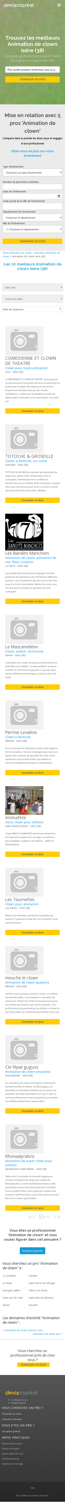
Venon (6, 1305)
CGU (32, 1487)
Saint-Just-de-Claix (13, 1297)
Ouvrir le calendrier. (59, 196)
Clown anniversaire (12, 1443)
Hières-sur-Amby (38, 1290)
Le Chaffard (9, 1275)
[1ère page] (30, 1216)
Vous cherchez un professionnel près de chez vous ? (32, 1357)
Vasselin (33, 1305)
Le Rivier (7, 1283)
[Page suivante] (55, 1216)
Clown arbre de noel (12, 1453)
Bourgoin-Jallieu (11, 1290)
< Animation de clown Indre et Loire (23, 1330)
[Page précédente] (34, 1216)
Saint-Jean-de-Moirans (41, 1297)
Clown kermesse (10, 1458)
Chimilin (33, 1275)
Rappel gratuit (18, 1402)
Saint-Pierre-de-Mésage (42, 1283)
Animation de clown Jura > (47, 1333)
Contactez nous (19, 1399)
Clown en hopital (10, 1448)
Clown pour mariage (12, 1463)
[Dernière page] (59, 1216)
